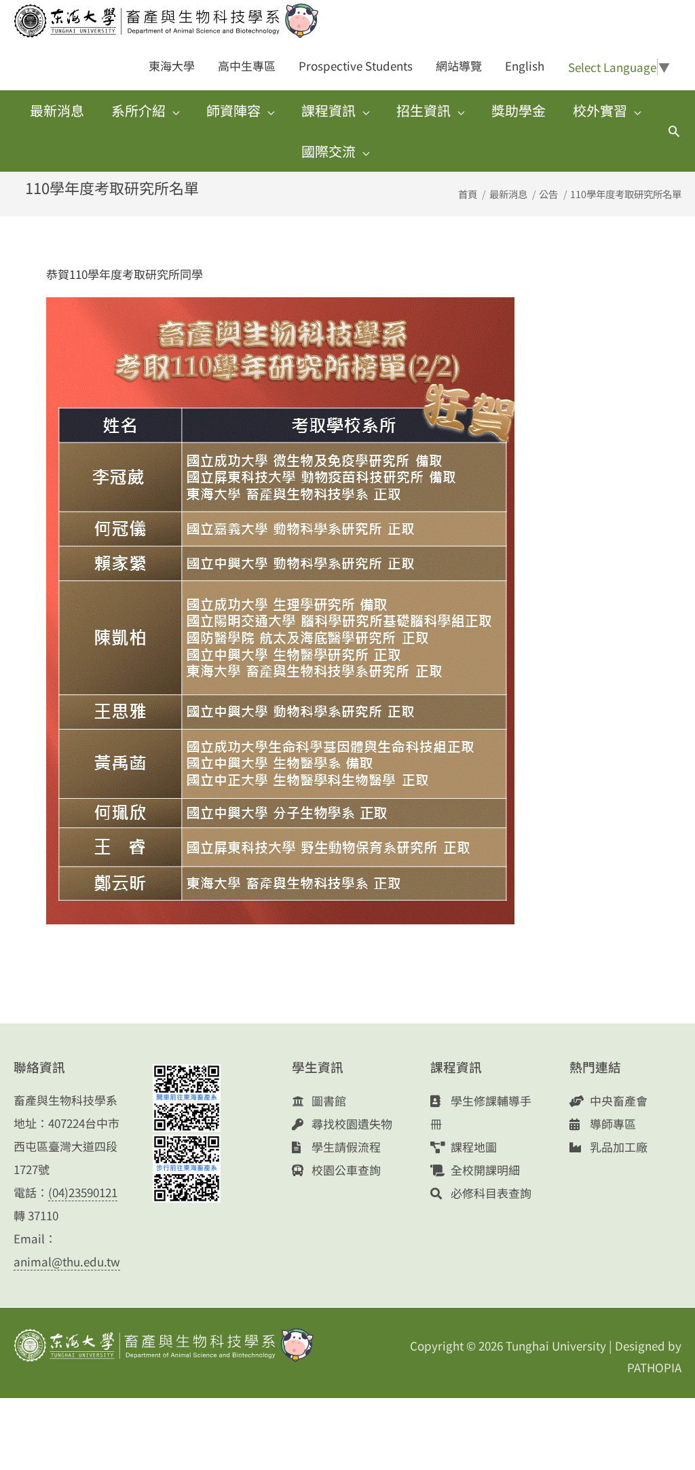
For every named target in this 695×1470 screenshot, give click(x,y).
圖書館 (327, 1100)
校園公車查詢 (345, 1169)
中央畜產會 (617, 1100)
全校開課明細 (484, 1169)
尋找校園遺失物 (350, 1123)
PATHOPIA (654, 1367)
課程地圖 (472, 1146)
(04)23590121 (82, 1192)
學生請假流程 (345, 1146)
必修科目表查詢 (489, 1192)
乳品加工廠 (617, 1146)
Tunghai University (556, 1345)
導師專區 (611, 1123)
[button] (673, 131)
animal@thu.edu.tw (67, 1261)
